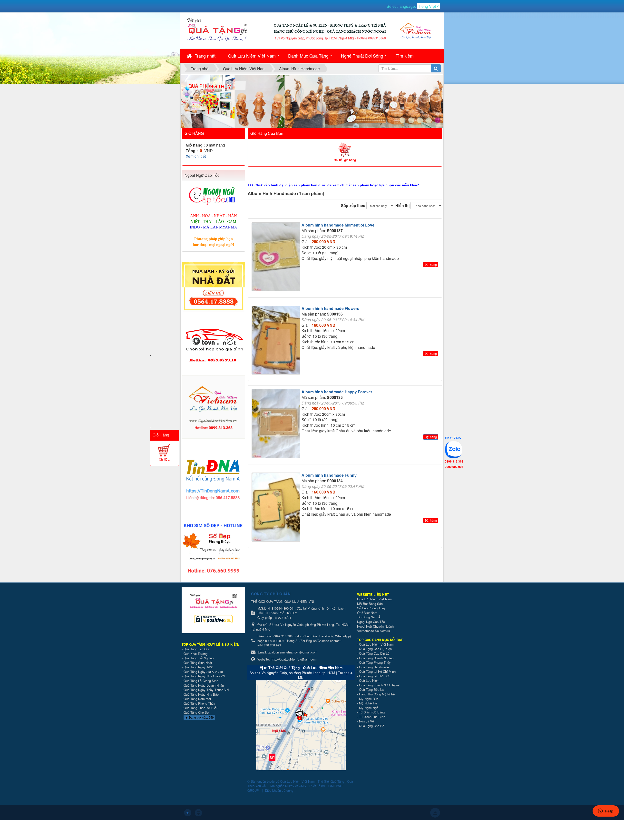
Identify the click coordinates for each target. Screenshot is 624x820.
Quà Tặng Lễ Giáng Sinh (201, 680)
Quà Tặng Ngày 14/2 (198, 667)
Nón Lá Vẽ (366, 721)
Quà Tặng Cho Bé (196, 712)
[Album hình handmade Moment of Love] (277, 257)
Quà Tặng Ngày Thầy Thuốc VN (206, 689)
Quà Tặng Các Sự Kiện (375, 648)
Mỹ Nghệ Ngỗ (368, 707)
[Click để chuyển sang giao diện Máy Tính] (198, 812)
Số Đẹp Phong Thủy (371, 608)
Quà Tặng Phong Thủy (199, 703)
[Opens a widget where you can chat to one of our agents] (605, 811)
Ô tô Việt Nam (367, 612)
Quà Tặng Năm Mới (197, 698)
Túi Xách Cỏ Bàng (372, 712)
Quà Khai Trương (195, 653)
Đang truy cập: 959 (201, 717)
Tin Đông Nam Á (368, 617)
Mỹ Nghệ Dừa (369, 698)
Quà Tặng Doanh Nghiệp (376, 658)
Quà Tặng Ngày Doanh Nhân (204, 685)
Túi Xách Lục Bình (372, 716)
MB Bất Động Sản (370, 603)
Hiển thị (402, 205)
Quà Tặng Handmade (374, 667)
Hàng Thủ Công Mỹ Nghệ (377, 694)
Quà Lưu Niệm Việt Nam (252, 55)
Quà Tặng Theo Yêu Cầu (201, 707)
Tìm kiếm (405, 55)
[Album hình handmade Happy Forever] (277, 424)
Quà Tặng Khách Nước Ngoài (379, 685)
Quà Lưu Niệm (369, 680)
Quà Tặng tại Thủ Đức (374, 676)
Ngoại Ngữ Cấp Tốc (371, 621)
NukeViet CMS (295, 785)
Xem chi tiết (196, 156)
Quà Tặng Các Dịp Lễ (374, 653)
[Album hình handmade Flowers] (277, 341)
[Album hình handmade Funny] (277, 508)
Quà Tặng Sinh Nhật (198, 662)
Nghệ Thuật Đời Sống (362, 55)
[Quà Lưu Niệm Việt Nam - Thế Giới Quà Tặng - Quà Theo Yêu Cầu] (216, 29)
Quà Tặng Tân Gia (196, 649)
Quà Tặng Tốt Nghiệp (199, 658)
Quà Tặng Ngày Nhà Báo (201, 694)
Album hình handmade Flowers (330, 308)
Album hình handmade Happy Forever (337, 392)
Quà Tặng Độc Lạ (371, 689)
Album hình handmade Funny (329, 475)
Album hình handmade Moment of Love (338, 225)
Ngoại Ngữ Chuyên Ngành (375, 626)
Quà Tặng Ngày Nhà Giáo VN (204, 676)
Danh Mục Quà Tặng (308, 55)
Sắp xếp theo (353, 205)
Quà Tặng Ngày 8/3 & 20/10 (203, 671)
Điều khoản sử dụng (279, 790)
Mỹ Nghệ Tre (368, 703)
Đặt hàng (431, 264)
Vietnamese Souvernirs (373, 630)
